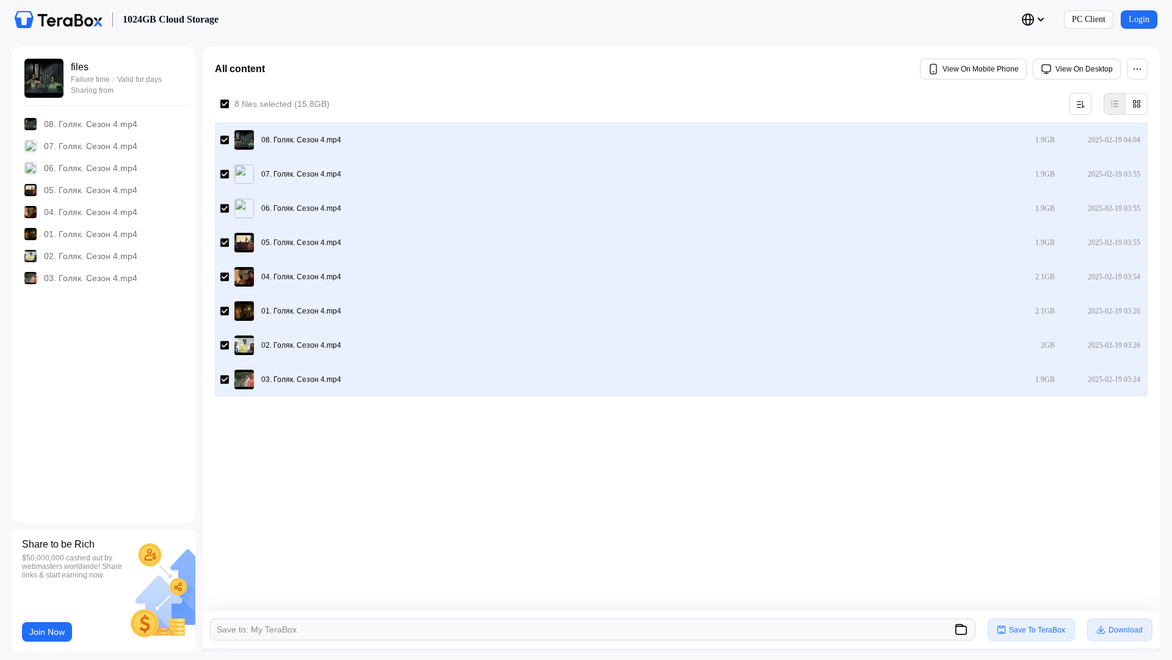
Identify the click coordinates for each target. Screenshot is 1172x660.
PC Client (1088, 19)
